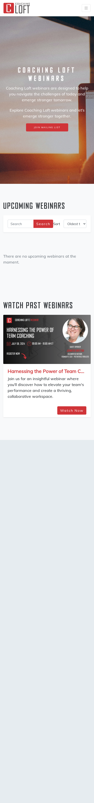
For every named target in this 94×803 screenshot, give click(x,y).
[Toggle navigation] (86, 8)
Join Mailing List (47, 127)
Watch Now (72, 410)
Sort (56, 224)
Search (43, 224)
